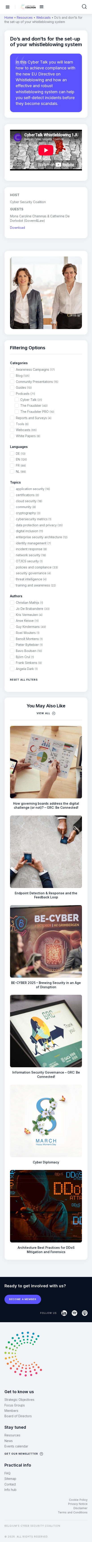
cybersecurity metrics (33, 519)
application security (33, 489)
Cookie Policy (78, 1499)
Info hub (10, 1490)
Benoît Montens (29, 639)
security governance (33, 573)
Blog (22, 375)
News (8, 1441)
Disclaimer (80, 1508)
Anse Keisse (27, 620)
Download (17, 227)
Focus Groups (14, 1405)
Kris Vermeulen (29, 615)
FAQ (7, 1473)
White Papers (28, 436)
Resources (25, 17)
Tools (22, 424)
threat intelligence (31, 579)
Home (8, 17)
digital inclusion (29, 531)
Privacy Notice (78, 1504)
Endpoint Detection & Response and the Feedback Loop (46, 895)
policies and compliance (37, 567)
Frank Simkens (29, 663)
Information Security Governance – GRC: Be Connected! (46, 1074)
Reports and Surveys (33, 418)
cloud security (29, 501)
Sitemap (10, 1479)
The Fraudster (34, 405)
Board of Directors (18, 1416)
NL (21, 471)
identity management (33, 543)
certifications (27, 495)
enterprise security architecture (41, 537)
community (26, 507)
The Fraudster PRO (37, 411)
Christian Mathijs (29, 602)
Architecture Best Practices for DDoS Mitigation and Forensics (46, 1250)
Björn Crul (25, 657)
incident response (31, 549)
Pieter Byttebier (29, 645)
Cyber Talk (31, 400)
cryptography (28, 513)
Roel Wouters (28, 633)
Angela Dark (27, 669)
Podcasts (25, 393)
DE (20, 453)
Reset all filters (24, 679)
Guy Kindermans (31, 627)
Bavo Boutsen (29, 651)
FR (21, 465)
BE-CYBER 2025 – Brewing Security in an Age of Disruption (46, 985)
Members (11, 1411)
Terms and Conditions (73, 1512)
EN (21, 459)
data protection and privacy (39, 525)
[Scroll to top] (85, 1531)
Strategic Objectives (19, 1399)
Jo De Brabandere (33, 609)
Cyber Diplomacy (46, 1162)
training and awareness (36, 585)
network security (31, 555)
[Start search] (84, 7)
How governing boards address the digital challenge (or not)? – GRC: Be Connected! (46, 806)
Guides (24, 387)
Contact (10, 1484)
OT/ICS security (29, 561)
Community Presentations (37, 382)
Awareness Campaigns (35, 369)
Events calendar (16, 1446)
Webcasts (43, 17)
